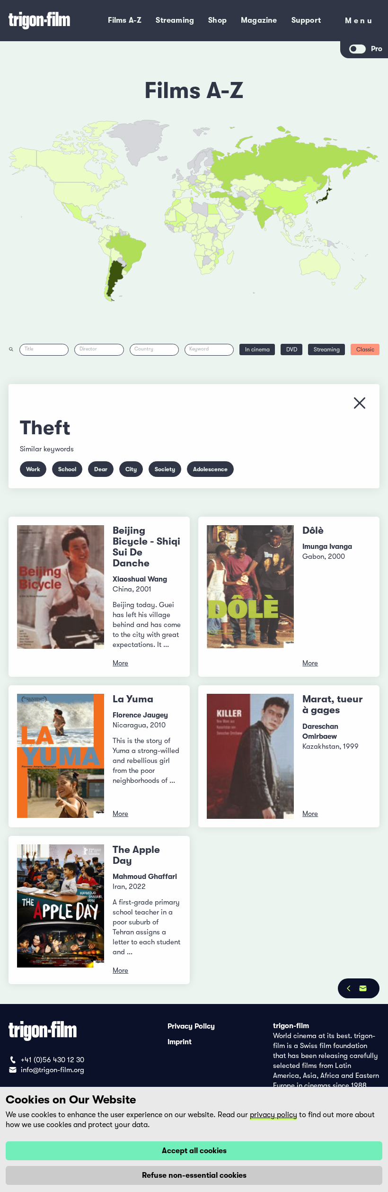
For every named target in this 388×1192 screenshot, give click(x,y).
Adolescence (210, 469)
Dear (100, 469)
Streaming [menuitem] (175, 20)
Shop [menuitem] (217, 20)
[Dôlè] (250, 596)
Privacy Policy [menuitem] (191, 1026)
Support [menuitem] (306, 20)
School (67, 469)
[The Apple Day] (60, 910)
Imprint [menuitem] (180, 1041)
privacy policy (273, 1115)
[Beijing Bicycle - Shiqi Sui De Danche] (60, 596)
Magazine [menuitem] (259, 20)
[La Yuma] (60, 756)
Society (165, 469)
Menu (359, 22)
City (131, 469)
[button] (275, 212)
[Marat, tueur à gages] (250, 756)
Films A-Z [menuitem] (125, 20)
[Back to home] (44, 21)
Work (33, 469)
